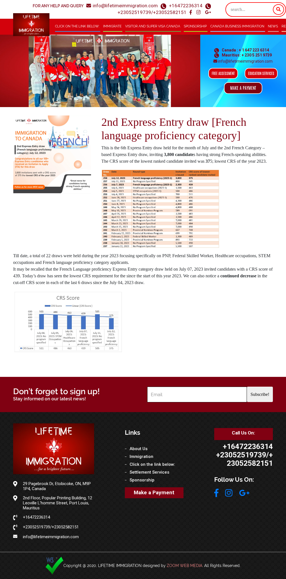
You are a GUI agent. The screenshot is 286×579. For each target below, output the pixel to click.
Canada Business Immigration (237, 26)
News (273, 26)
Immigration (141, 456)
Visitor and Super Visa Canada (152, 26)
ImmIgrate (112, 26)
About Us (138, 448)
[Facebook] (191, 12)
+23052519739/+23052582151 (152, 12)
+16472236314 (185, 5)
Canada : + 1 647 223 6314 (245, 50)
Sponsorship (195, 26)
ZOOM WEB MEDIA (184, 565)
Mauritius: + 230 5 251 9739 (246, 55)
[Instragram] (199, 12)
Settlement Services (149, 472)
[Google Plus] (208, 12)
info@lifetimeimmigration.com (125, 5)
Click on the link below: (77, 26)
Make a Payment (154, 492)
